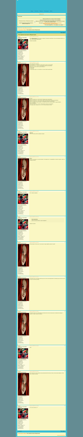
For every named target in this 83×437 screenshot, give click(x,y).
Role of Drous (21, 29)
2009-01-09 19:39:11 (36, 36)
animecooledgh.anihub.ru (47, 23)
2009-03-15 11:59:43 (36, 311)
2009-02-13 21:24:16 (36, 131)
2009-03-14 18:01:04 (36, 242)
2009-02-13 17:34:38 (36, 62)
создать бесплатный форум (61, 435)
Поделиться (31, 36)
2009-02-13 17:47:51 (36, 96)
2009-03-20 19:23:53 (36, 371)
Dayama (19, 62)
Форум (25, 29)
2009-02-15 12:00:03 (36, 191)
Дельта (19, 36)
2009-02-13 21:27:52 (36, 156)
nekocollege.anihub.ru (54, 23)
